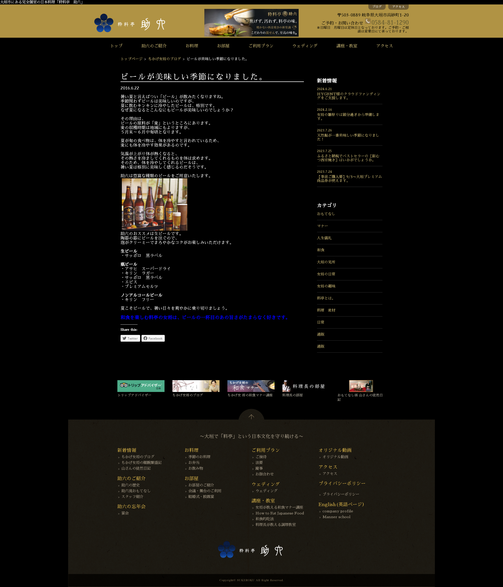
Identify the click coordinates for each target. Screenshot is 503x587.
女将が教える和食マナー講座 (279, 507)
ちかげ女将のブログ (164, 59)
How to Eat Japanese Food (279, 513)
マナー (322, 226)
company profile (337, 511)
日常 (320, 322)
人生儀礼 (324, 238)
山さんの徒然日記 (136, 468)
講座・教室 (346, 46)
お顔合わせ (264, 474)
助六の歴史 (130, 485)
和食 (320, 250)
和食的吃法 (264, 519)
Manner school (336, 517)
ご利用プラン (261, 46)
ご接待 (260, 457)
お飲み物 (195, 468)
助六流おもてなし (136, 491)
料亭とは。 (326, 298)
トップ (116, 46)
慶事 (259, 468)
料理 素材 (326, 310)
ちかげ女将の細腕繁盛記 (141, 462)
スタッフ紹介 (132, 497)
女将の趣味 (326, 286)
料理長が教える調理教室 (275, 525)
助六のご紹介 (154, 46)
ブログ (377, 6)
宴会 (125, 513)
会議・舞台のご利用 (204, 491)
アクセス (398, 6)
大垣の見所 (326, 262)
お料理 (191, 46)
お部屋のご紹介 (201, 485)
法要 (259, 462)
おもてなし (326, 214)
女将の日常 (326, 274)
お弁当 (193, 462)
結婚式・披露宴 (201, 497)
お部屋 (223, 46)
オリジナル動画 (335, 457)
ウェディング (305, 46)
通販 (320, 334)
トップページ (132, 59)
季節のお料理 (199, 457)
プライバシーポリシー (340, 494)
